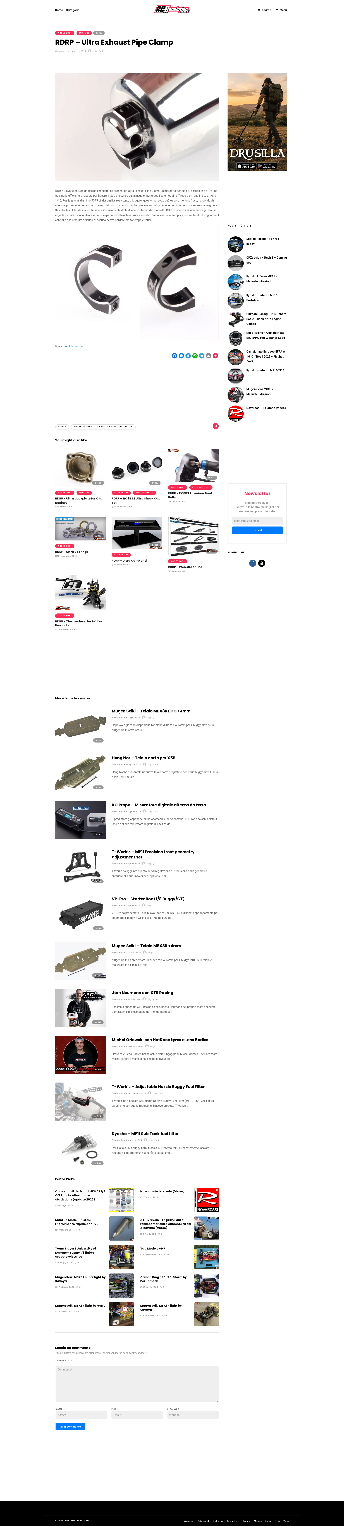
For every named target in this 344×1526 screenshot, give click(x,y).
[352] (80, 1073)
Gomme (246, 1521)
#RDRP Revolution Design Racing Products (103, 427)
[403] (137, 548)
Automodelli (144, 493)
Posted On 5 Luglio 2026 (126, 717)
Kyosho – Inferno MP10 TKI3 (265, 370)
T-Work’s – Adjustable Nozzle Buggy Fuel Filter (158, 1087)
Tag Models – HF (152, 1248)
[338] (80, 539)
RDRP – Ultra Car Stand (129, 561)
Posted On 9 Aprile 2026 (126, 863)
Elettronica (218, 1521)
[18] (80, 744)
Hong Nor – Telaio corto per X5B (143, 758)
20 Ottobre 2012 (122, 564)
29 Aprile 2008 (65, 1311)
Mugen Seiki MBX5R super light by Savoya (80, 1279)
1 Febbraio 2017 (178, 501)
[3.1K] (80, 1120)
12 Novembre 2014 (67, 556)
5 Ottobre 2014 (65, 1229)
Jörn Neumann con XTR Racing (142, 993)
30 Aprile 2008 (150, 1287)
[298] (80, 979)
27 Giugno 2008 (65, 1287)
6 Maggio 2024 (65, 1205)
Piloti (277, 1521)
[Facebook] (252, 563)
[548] (80, 609)
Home (59, 10)
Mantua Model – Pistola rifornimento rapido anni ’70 (77, 1222)
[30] (80, 838)
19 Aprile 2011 (149, 1234)
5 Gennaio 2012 (178, 571)
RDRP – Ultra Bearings (71, 552)
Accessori (65, 33)
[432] (193, 554)
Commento (64, 1360)
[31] (80, 932)
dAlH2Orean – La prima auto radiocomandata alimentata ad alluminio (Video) (165, 1224)
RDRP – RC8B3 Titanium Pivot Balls (190, 495)
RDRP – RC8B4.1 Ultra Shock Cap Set (136, 500)
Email (115, 1409)
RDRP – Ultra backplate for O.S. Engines (78, 500)
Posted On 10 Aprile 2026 (127, 811)
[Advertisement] (137, 388)
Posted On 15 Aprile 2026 (127, 764)
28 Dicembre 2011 (66, 629)
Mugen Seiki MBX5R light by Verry (80, 1306)
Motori (84, 33)
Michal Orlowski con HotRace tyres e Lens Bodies (160, 1040)
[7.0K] (80, 1167)
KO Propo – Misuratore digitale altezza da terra (159, 805)
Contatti (85, 1520)
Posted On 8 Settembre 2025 (129, 1093)
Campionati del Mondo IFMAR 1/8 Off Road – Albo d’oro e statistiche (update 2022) (80, 1195)
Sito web (173, 1409)
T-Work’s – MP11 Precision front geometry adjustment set (153, 854)
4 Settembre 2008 (152, 1254)
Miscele (258, 1521)
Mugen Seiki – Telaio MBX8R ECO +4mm (151, 711)
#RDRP (62, 427)
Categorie (72, 10)
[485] (137, 486)
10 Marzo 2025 (64, 506)
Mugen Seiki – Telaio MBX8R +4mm (146, 946)
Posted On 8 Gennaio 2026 (128, 1046)
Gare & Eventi (232, 1521)
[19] (80, 885)
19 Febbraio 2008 (151, 1315)
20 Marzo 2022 (150, 1197)
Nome (59, 1409)
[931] (80, 1026)
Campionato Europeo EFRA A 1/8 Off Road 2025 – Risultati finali (265, 356)
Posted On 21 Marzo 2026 (127, 952)
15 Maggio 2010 (65, 1262)
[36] (80, 791)
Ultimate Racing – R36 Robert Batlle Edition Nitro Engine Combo (266, 318)
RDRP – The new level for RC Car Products (78, 623)
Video (286, 1521)
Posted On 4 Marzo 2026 (126, 999)
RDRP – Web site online (185, 567)
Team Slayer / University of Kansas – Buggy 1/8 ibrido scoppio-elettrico (75, 1252)
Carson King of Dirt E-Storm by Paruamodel (163, 1279)
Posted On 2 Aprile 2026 (126, 905)
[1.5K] (80, 486)
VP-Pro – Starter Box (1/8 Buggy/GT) (148, 899)
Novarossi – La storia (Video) (162, 1191)
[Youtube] (261, 563)
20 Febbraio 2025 (122, 506)
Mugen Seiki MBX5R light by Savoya (161, 1308)
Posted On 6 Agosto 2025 (127, 1140)
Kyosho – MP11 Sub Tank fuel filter (145, 1134)
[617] (193, 480)
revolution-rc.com (74, 346)
